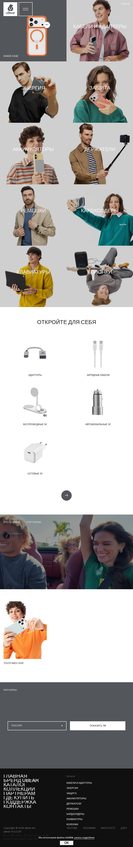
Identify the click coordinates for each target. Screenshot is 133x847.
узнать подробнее (84, 837)
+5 (66, 495)
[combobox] (37, 725)
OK (66, 843)
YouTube (71, 828)
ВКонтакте (108, 828)
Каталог (70, 776)
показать (98, 726)
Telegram (89, 828)
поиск (125, 4)
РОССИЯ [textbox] (16, 725)
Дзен (124, 828)
